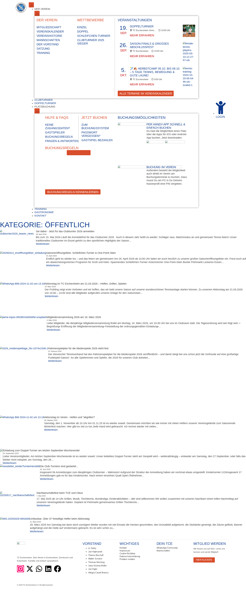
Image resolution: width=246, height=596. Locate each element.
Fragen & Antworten (61, 141)
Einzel (82, 27)
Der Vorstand (48, 44)
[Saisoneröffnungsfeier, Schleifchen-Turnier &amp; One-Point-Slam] (23, 266)
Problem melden (127, 559)
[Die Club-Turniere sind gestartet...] (20, 478)
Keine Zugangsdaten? (57, 126)
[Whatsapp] (39, 568)
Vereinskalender (50, 31)
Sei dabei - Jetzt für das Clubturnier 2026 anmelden (65, 231)
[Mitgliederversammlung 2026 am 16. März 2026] (23, 331)
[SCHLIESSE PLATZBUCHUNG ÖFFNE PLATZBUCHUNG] (37, 110)
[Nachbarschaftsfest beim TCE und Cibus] (18, 504)
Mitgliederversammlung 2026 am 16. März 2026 (74, 317)
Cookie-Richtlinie (127, 553)
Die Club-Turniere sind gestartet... (59, 466)
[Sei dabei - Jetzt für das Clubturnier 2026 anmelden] (18, 240)
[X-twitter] (29, 568)
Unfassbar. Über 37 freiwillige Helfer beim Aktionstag (60, 518)
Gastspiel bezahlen (96, 140)
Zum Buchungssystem (95, 126)
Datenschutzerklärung (130, 556)
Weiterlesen (42, 243)
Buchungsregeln (59, 136)
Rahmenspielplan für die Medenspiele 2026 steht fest (78, 348)
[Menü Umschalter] (31, 4)
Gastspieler (55, 132)
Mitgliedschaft (49, 27)
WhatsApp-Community (167, 548)
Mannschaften (48, 40)
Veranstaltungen (135, 20)
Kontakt (123, 548)
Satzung (43, 48)
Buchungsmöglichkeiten (141, 117)
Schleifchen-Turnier (93, 35)
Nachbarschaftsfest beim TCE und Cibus (60, 493)
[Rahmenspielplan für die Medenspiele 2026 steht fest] (24, 381)
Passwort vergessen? (90, 134)
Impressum (125, 550)
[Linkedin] (48, 568)
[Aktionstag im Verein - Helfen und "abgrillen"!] (22, 432)
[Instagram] (20, 568)
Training (43, 52)
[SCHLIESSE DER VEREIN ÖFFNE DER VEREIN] (37, 13)
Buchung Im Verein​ (161, 167)
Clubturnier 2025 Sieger (90, 41)
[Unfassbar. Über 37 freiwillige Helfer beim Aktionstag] (15, 527)
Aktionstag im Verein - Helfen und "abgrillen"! (69, 417)
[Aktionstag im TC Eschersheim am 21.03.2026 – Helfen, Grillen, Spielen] (22, 299)
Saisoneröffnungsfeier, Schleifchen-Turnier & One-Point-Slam (81, 252)
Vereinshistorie (49, 35)
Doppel (83, 31)
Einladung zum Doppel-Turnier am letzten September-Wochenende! (41, 450)
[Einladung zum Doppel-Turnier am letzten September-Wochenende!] (1, 457)
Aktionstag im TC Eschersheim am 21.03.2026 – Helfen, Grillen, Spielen (86, 283)
